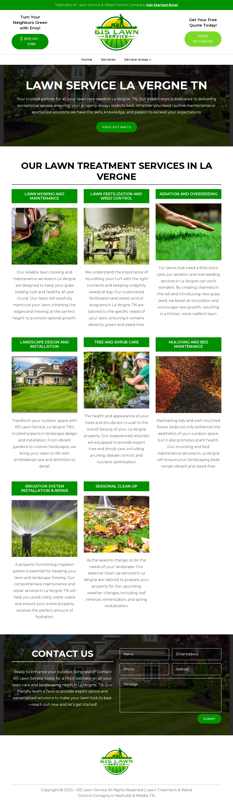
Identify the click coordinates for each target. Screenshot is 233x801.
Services (108, 59)
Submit (209, 719)
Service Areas (136, 59)
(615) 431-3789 (31, 41)
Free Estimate (203, 39)
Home (86, 59)
